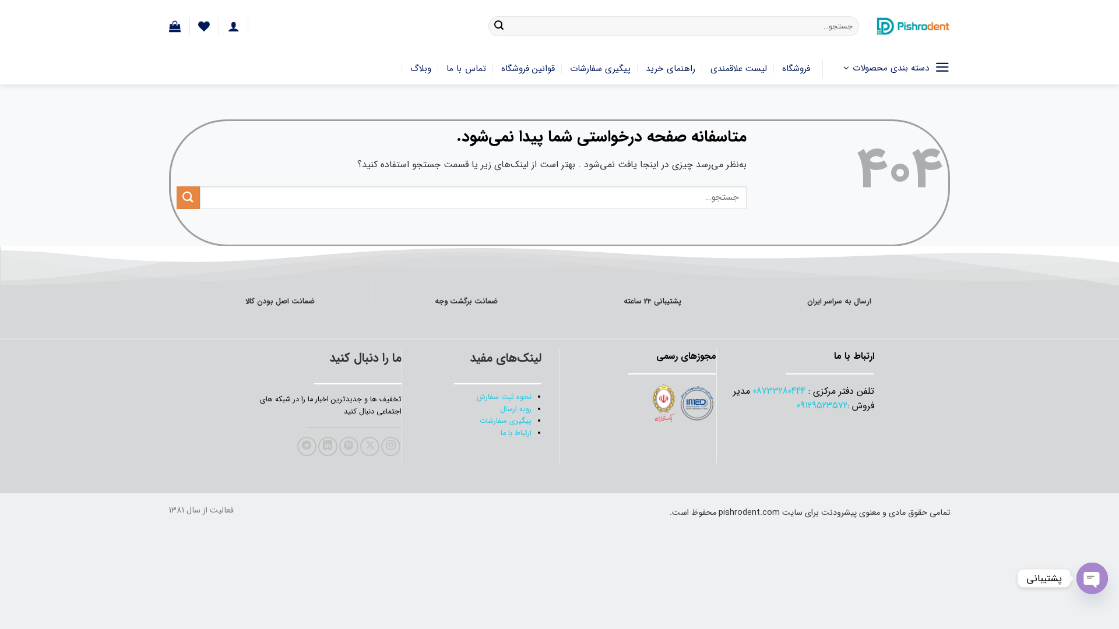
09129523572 (822, 405)
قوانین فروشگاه (528, 69)
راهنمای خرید (670, 69)
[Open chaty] (1092, 578)
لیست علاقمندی (738, 69)
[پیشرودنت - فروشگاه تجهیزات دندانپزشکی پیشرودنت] (913, 26)
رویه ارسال (516, 409)
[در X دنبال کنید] (369, 446)
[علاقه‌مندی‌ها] (204, 26)
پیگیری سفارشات (600, 69)
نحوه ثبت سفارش (504, 397)
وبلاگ (420, 69)
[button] (175, 26)
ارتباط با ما (516, 433)
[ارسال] (499, 26)
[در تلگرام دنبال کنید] (306, 446)
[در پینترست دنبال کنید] (348, 446)
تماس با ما (466, 69)
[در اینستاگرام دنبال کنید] (390, 446)
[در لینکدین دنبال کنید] (327, 446)
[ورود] (234, 26)
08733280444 (779, 391)
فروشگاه (796, 69)
